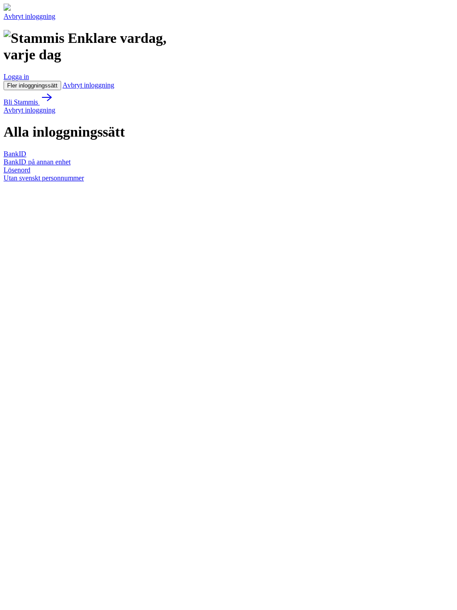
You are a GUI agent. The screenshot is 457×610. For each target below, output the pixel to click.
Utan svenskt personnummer (44, 178)
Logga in (16, 76)
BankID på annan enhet (37, 162)
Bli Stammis (22, 102)
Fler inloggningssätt (32, 85)
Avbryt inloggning (29, 16)
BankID (15, 154)
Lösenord (17, 170)
